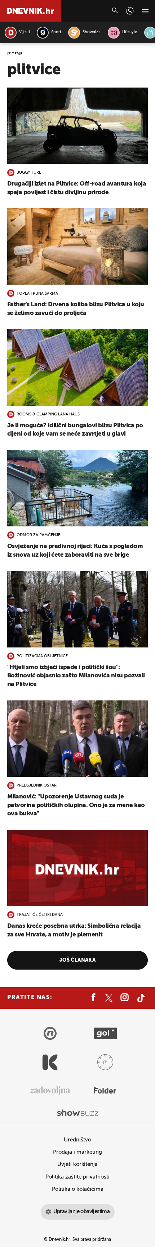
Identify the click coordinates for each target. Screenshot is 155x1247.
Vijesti (24, 32)
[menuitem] (130, 10)
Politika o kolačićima (77, 1189)
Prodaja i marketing (77, 1152)
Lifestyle (129, 32)
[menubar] (130, 11)
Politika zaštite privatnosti (77, 1177)
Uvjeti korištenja (77, 1164)
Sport (56, 32)
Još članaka (77, 960)
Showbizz (91, 32)
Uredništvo (77, 1140)
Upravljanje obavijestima (81, 1211)
